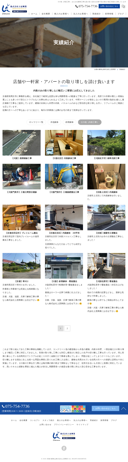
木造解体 (54, 122)
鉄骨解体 (70, 122)
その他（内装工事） (90, 122)
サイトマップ (82, 425)
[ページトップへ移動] (123, 408)
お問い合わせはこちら (109, 6)
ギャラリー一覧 (36, 122)
